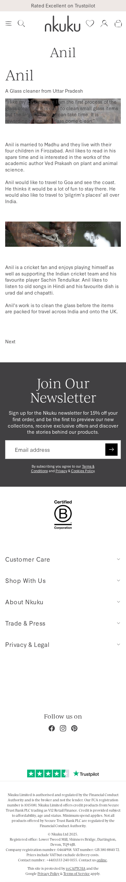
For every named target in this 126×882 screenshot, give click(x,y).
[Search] (21, 23)
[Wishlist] (90, 23)
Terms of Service (76, 873)
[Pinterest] (74, 728)
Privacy (61, 470)
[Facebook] (52, 728)
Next (10, 341)
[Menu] (8, 23)
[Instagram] (63, 728)
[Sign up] (111, 449)
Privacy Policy (48, 873)
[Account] (104, 23)
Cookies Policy (82, 470)
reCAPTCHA (76, 868)
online (102, 860)
